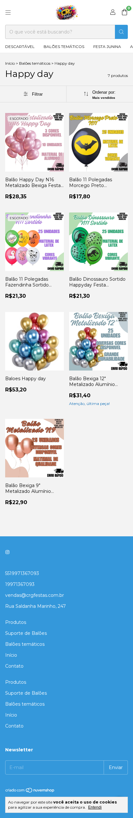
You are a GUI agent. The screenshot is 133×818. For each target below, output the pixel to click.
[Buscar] (121, 32)
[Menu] (8, 12)
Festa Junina (107, 46)
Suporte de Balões (26, 633)
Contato (14, 666)
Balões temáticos (64, 46)
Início (10, 63)
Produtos (15, 622)
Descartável (20, 46)
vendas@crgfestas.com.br (34, 595)
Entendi (95, 807)
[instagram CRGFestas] (7, 552)
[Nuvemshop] (30, 791)
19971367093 (20, 584)
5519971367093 (22, 573)
